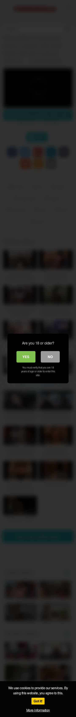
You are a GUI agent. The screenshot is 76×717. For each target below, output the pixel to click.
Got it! (38, 701)
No (50, 356)
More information (38, 710)
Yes (25, 356)
